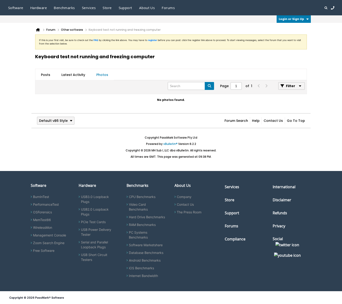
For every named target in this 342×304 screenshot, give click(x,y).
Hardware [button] (38, 7)
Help (256, 120)
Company (184, 197)
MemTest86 (42, 220)
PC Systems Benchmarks (138, 234)
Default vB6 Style (53, 120)
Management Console (49, 235)
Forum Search (236, 120)
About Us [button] (147, 7)
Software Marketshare (146, 245)
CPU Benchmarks (142, 197)
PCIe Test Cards (93, 222)
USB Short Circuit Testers (94, 257)
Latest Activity (73, 74)
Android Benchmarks (145, 260)
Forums (168, 7)
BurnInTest (41, 197)
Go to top (296, 120)
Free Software (43, 251)
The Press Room (189, 212)
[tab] (45, 75)
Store (229, 199)
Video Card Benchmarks (138, 206)
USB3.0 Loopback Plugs (95, 199)
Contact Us (273, 120)
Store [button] (107, 7)
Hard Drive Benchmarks (147, 217)
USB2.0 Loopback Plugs (95, 211)
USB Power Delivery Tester (96, 232)
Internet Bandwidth (143, 276)
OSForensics (42, 212)
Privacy (279, 226)
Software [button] (15, 7)
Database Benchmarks (146, 253)
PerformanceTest (46, 204)
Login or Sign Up (291, 19)
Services (232, 186)
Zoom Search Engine (48, 243)
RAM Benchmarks (142, 225)
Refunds (280, 212)
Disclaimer (282, 199)
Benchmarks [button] (64, 7)
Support (125, 7)
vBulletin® (170, 144)
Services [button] (89, 7)
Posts (45, 74)
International (284, 186)
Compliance (235, 239)
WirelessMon (42, 227)
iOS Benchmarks (141, 268)
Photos (102, 74)
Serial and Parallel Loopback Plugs (94, 244)
